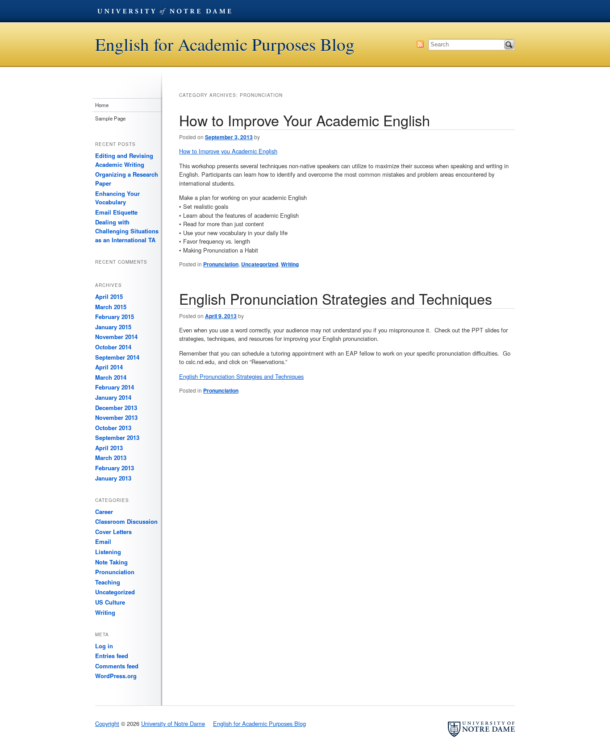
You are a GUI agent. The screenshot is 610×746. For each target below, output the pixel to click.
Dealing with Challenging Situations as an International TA (127, 231)
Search (509, 45)
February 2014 (114, 387)
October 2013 (113, 427)
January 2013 (113, 478)
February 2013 (114, 468)
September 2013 (117, 437)
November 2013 (116, 417)
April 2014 (109, 367)
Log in (104, 646)
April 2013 (109, 447)
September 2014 (117, 357)
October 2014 (113, 347)
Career (104, 511)
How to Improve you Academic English (228, 151)
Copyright (107, 723)
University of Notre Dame (164, 11)
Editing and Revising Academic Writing (124, 160)
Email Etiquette (116, 212)
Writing (290, 264)
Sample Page (110, 118)
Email (103, 541)
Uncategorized (259, 264)
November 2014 (116, 336)
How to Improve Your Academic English (304, 120)
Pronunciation (220, 264)
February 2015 (114, 316)
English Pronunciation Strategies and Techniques (335, 298)
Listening (108, 551)
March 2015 (110, 307)
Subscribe (420, 44)
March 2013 (110, 457)
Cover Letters (113, 531)
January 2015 (113, 327)
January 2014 (113, 397)
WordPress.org (116, 675)
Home (102, 104)
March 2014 (110, 377)
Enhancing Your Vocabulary (117, 198)
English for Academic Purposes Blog (225, 44)
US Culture (110, 602)
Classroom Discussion (126, 521)
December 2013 (116, 407)
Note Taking (111, 562)
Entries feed (111, 655)
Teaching (107, 582)
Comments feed (116, 666)
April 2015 (109, 296)
